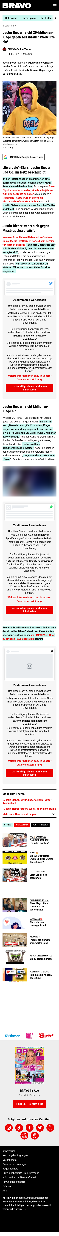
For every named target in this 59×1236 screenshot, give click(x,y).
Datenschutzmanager (14, 1164)
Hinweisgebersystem (14, 1181)
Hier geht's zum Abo (29, 1104)
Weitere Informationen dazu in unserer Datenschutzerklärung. (29, 377)
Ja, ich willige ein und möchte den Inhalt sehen (29, 388)
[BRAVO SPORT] (47, 1036)
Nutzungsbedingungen (15, 1155)
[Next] (53, 18)
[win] (35, 1136)
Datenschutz (10, 1159)
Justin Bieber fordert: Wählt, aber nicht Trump (30, 808)
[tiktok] (19, 1128)
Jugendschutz (10, 1168)
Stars (13, 25)
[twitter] (40, 1128)
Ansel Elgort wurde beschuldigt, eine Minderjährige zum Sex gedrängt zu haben (29, 190)
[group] (28, 18)
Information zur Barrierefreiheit (20, 1177)
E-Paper (7, 1186)
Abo (5, 1190)
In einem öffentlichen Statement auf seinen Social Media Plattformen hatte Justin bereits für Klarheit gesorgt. (28, 241)
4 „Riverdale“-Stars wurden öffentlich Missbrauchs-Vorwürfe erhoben (27, 197)
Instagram (21, 824)
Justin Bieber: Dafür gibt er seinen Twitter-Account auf (27, 801)
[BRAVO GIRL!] (29, 1036)
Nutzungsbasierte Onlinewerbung (21, 1173)
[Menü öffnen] (54, 6)
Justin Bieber (40, 824)
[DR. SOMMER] (12, 1036)
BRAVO (6, 25)
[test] (50, 1128)
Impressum (9, 1151)
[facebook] (30, 1128)
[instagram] (9, 1128)
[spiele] (24, 1136)
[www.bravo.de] (17, 5)
